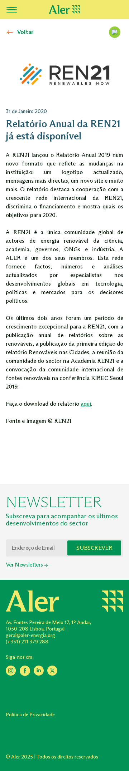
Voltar (25, 32)
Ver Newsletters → (27, 564)
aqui (86, 403)
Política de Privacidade (30, 715)
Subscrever (94, 547)
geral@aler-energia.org (30, 635)
